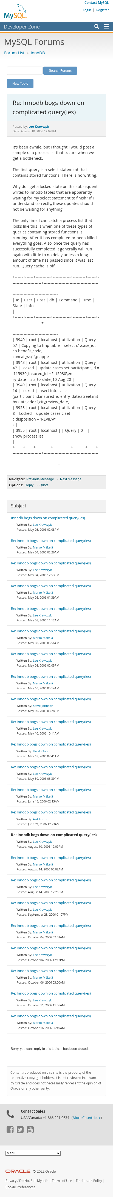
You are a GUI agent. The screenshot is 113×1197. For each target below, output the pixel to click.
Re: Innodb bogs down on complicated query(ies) (51, 540)
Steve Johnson (43, 706)
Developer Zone (22, 26)
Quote (44, 485)
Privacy (10, 1181)
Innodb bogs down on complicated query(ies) (48, 518)
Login (87, 10)
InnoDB (38, 52)
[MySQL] (15, 11)
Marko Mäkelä (43, 547)
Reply (29, 485)
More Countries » (87, 1117)
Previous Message (40, 479)
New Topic (20, 83)
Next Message (70, 479)
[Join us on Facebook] (9, 1132)
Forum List (14, 52)
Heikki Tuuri (41, 751)
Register (102, 10)
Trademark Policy (89, 1181)
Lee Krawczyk (42, 524)
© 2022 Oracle (44, 1171)
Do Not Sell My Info (33, 1181)
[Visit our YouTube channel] (30, 1132)
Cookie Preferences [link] (20, 1187)
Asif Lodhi (40, 819)
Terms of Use (62, 1181)
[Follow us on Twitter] (20, 1132)
